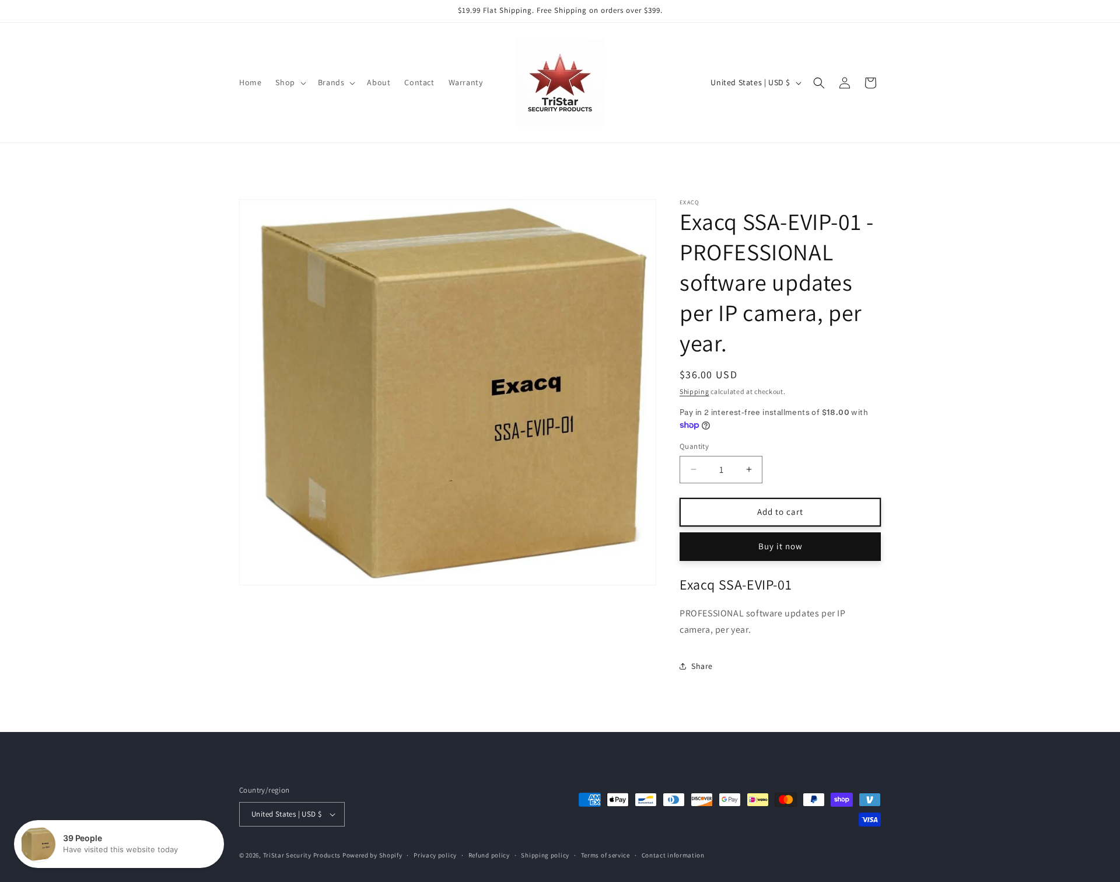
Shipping (694, 391)
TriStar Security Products (302, 855)
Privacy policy (435, 854)
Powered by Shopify (372, 855)
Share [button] (702, 666)
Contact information (673, 854)
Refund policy (489, 854)
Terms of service (605, 854)
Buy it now (780, 546)
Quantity (694, 446)
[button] (289, 82)
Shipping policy (545, 854)
